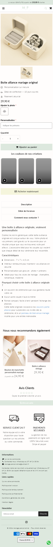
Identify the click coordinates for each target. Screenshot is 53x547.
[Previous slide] (3, 171)
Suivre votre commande (11, 481)
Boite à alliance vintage (39, 367)
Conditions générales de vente (13, 498)
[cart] (50, 8)
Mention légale (7, 502)
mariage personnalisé (21, 528)
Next (48, 357)
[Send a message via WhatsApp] (49, 543)
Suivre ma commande (12, 459)
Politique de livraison (10, 485)
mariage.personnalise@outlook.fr (17, 464)
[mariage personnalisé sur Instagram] (26, 522)
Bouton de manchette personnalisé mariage (14, 371)
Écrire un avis (26, 403)
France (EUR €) (25, 540)
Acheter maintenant (28, 191)
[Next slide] (49, 171)
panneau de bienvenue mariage (35, 313)
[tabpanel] (26, 72)
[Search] (46, 8)
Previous (5, 357)
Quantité (5, 133)
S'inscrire (43, 514)
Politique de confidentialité (12, 494)
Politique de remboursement (12, 490)
